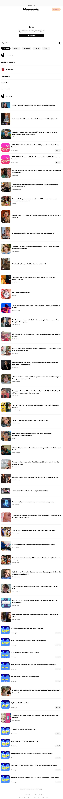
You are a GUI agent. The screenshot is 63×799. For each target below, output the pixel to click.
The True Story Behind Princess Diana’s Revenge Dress (28, 640)
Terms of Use (46, 797)
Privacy (39, 797)
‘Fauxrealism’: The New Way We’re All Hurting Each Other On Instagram (34, 765)
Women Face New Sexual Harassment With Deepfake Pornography (33, 105)
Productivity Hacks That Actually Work (23, 729)
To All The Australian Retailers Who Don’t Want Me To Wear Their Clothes (35, 777)
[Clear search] (59, 43)
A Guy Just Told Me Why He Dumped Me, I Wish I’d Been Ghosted (31, 753)
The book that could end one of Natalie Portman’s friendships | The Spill (34, 119)
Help (25, 797)
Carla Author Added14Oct (8, 62)
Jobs (35, 797)
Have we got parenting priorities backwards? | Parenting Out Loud (33, 233)
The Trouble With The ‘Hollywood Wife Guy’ (25, 741)
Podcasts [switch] (26, 48)
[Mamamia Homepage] (31, 9)
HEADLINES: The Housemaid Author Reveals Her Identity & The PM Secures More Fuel (35, 158)
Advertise (30, 797)
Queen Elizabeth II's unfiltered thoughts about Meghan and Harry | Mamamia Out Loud (36, 216)
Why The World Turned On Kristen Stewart (25, 652)
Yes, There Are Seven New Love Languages (25, 676)
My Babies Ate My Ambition (20, 703)
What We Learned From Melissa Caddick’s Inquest (27, 628)
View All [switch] (5, 48)
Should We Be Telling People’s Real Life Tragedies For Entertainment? (33, 664)
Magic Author (9, 55)
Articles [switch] (16, 48)
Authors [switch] (46, 48)
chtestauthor (4, 82)
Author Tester (9, 69)
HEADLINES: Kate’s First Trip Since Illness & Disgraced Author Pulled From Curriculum (35, 146)
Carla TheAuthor (5, 89)
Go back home (31, 35)
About (16, 797)
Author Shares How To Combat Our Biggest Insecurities (30, 491)
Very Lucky (9, 96)
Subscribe (56, 9)
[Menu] (3, 9)
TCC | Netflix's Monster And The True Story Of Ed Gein (29, 264)
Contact (21, 797)
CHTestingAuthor (5, 76)
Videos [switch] (36, 48)
